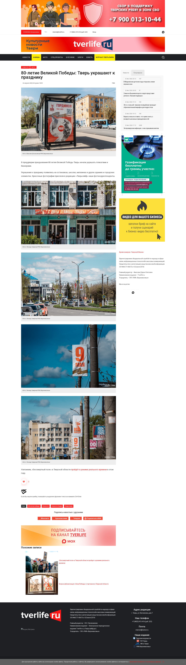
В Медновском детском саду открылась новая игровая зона (139, 83)
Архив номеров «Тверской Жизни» (131, 252)
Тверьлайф (68, 506)
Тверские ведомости (143, 638)
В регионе (70, 57)
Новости (26, 57)
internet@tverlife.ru (58, 32)
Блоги (80, 57)
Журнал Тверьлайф (105, 57)
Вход (94, 32)
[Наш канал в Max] (163, 32)
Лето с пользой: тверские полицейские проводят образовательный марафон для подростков (140, 106)
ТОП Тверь (143, 641)
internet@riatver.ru (142, 630)
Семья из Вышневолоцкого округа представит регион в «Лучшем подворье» (139, 94)
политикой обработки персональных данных (145, 662)
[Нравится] (23, 481)
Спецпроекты (57, 57)
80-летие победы (34, 506)
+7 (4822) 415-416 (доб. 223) (78, 32)
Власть (89, 57)
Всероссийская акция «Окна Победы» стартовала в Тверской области (83, 584)
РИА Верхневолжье (143, 646)
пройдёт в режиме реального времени (89, 469)
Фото (45, 57)
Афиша (36, 57)
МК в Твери (144, 644)
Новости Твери (57, 506)
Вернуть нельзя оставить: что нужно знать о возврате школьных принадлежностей (138, 118)
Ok (163, 662)
